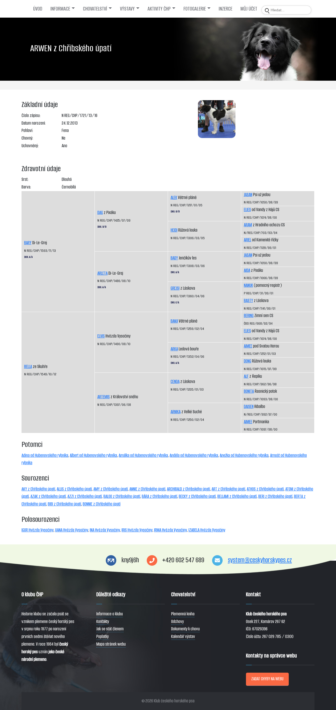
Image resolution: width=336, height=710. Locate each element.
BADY (174, 258)
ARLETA (102, 273)
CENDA (175, 382)
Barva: (26, 187)
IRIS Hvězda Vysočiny (137, 530)
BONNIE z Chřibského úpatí (101, 504)
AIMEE (248, 346)
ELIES (247, 210)
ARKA (174, 349)
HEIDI (174, 230)
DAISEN (249, 406)
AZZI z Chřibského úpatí (84, 496)
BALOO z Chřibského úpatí (121, 496)
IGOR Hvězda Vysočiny (38, 530)
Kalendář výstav (183, 637)
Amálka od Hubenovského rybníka (143, 455)
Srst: (25, 179)
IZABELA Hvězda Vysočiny (206, 530)
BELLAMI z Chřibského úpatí (237, 496)
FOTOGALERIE (194, 8)
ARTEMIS (103, 397)
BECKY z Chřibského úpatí (197, 496)
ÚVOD (37, 8)
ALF (246, 376)
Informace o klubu (109, 614)
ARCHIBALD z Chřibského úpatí (188, 489)
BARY (28, 243)
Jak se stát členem (110, 629)
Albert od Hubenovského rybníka (93, 455)
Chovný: (27, 138)
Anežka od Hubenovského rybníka (244, 455)
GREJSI (175, 288)
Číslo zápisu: (31, 116)
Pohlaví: (27, 130)
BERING (249, 316)
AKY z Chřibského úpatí (38, 489)
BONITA (249, 391)
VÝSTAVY (127, 8)
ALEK (174, 198)
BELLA (28, 367)
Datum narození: (34, 123)
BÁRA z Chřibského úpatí (159, 496)
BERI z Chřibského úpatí (275, 496)
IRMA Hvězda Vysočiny (170, 530)
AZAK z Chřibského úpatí (48, 496)
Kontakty (102, 622)
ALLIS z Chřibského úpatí (74, 489)
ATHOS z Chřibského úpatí (265, 489)
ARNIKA (176, 412)
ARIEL (247, 240)
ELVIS (101, 336)
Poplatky (102, 637)
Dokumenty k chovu (185, 629)
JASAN (248, 195)
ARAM (248, 225)
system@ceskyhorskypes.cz (260, 560)
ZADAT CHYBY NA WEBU (267, 679)
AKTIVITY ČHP (159, 8)
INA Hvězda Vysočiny (105, 530)
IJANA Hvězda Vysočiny (71, 530)
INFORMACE (60, 8)
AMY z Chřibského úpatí (110, 489)
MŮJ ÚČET (248, 8)
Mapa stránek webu (111, 644)
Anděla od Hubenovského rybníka (194, 455)
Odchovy (177, 622)
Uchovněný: (30, 146)
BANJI (174, 321)
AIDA (247, 270)
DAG (100, 213)
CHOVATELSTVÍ (95, 8)
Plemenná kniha (183, 614)
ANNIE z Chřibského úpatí (147, 489)
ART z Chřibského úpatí (228, 489)
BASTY (248, 301)
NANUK (248, 285)
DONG (247, 361)
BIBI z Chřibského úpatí (64, 504)
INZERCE (225, 8)
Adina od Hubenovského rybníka (45, 455)
